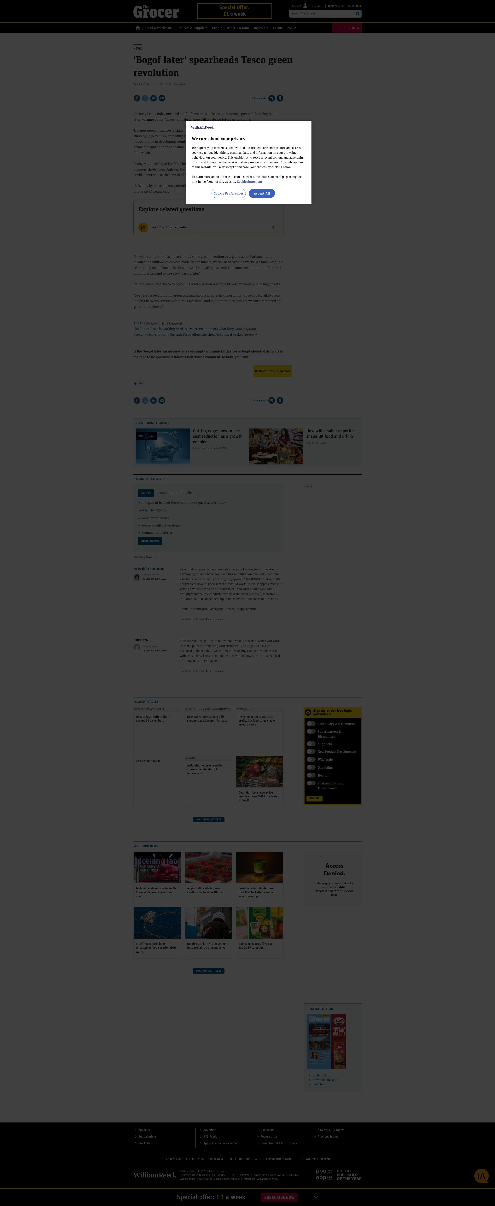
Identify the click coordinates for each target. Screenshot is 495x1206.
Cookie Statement (249, 181)
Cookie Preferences (229, 193)
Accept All (262, 193)
